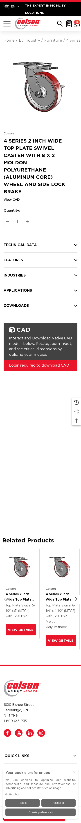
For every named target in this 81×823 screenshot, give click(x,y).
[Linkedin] (30, 733)
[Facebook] (7, 733)
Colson (9, 133)
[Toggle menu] (7, 23)
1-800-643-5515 (15, 721)
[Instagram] (41, 733)
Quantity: (12, 210)
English (12, 6)
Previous (5, 599)
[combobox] (12, 6)
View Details (21, 629)
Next (76, 599)
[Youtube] (18, 733)
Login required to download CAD (39, 365)
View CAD (12, 200)
